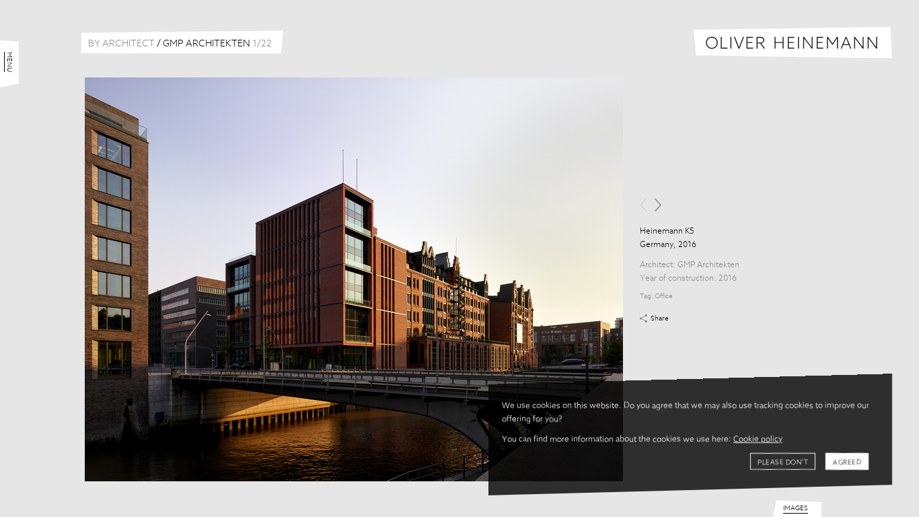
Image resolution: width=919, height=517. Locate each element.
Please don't (783, 462)
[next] (657, 205)
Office (664, 296)
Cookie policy (757, 440)
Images (795, 508)
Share (660, 318)
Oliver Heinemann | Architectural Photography (793, 43)
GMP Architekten (708, 265)
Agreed (847, 462)
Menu (9, 62)
